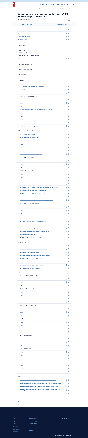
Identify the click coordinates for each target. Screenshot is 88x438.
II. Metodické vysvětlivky (22, 39)
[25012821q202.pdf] (69, 93)
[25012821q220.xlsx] (67, 177)
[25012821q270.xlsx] (67, 390)
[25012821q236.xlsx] (67, 238)
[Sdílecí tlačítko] (69, 20)
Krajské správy (15, 431)
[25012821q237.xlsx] (67, 249)
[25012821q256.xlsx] (67, 329)
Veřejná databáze (16, 420)
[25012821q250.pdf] (69, 302)
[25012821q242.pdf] (69, 265)
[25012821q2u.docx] (67, 33)
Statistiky (42, 4)
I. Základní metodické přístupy (24, 36)
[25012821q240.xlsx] (67, 259)
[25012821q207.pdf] (69, 116)
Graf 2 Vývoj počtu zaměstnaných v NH (27, 134)
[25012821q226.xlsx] (67, 197)
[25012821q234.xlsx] (67, 231)
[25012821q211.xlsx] (67, 137)
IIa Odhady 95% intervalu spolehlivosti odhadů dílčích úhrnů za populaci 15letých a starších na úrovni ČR (39, 386)
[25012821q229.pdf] (69, 210)
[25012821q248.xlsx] (67, 295)
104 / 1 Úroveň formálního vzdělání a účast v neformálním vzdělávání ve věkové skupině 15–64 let (38, 109)
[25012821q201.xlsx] (67, 90)
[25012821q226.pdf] (69, 197)
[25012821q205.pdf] (69, 106)
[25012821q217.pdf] (69, 164)
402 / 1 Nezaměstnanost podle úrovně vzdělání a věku (30, 252)
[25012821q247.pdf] (69, 292)
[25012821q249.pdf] (69, 299)
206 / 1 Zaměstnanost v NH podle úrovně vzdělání (29, 184)
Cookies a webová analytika (33, 418)
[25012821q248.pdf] (69, 295)
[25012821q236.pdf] (69, 238)
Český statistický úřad (16, 8)
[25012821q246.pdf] (69, 285)
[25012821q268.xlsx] (67, 383)
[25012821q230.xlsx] (67, 213)
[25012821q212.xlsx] (67, 144)
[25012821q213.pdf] (69, 148)
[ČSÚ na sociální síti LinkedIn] (66, 418)
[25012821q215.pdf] (69, 154)
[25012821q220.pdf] (69, 177)
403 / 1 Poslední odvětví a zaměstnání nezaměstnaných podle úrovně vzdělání (35, 255)
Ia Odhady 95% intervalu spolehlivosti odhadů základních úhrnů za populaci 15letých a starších (38, 380)
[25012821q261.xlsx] (67, 352)
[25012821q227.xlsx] (67, 200)
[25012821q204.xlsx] (67, 103)
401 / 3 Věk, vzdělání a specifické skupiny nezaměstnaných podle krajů (33, 249)
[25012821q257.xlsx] (67, 332)
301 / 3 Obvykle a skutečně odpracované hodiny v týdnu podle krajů (33, 221)
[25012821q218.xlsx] (67, 167)
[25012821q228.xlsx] (67, 207)
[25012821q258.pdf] (69, 339)
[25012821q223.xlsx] (67, 187)
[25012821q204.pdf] (69, 103)
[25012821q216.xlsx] (67, 161)
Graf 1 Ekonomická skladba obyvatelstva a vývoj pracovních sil (32, 86)
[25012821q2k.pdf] (69, 59)
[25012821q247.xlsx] (67, 292)
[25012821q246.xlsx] (67, 285)
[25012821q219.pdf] (69, 174)
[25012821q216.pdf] (69, 161)
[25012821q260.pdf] (69, 345)
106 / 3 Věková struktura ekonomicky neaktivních (29, 126)
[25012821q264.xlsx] (67, 365)
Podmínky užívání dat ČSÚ (33, 420)
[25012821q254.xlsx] (67, 322)
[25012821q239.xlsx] (67, 255)
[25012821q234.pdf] (69, 231)
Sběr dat (63, 4)
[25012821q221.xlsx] (67, 181)
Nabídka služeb (15, 426)
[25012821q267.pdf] (69, 380)
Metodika (58, 4)
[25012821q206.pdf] (69, 109)
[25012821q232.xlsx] (67, 225)
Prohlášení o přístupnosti (33, 423)
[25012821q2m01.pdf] (69, 36)
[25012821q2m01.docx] (67, 36)
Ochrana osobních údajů (33, 421)
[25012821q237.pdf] (69, 249)
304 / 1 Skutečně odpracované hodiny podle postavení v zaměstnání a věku (34, 231)
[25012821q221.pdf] (69, 181)
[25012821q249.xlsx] (67, 299)
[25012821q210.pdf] (69, 126)
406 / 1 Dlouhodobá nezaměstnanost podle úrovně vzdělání (31, 265)
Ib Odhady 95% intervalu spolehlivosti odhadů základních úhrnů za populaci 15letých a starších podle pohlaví (40, 383)
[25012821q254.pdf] (69, 322)
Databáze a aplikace (50, 4)
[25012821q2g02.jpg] (69, 134)
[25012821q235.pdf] (69, 234)
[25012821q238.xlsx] (67, 252)
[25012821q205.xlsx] (67, 106)
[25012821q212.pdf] (69, 144)
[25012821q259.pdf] (69, 342)
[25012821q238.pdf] (69, 252)
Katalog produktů (44, 8)
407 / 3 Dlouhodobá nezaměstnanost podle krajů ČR (30, 268)
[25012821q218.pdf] (69, 167)
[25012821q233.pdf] (69, 228)
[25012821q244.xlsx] (67, 279)
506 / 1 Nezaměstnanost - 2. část (26, 331)
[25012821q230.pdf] (69, 213)
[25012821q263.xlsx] (67, 358)
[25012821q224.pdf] (69, 190)
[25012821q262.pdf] (69, 355)
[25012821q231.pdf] (69, 221)
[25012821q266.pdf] (69, 372)
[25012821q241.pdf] (69, 262)
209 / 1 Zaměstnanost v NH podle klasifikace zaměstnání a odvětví (33, 193)
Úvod (19, 33)
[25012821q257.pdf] (69, 332)
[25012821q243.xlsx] (67, 268)
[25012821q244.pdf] (69, 279)
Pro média (14, 423)
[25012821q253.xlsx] (67, 315)
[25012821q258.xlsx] (67, 339)
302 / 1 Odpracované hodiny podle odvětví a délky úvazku (31, 224)
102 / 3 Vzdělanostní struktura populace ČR (28, 93)
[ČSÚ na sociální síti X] (61, 418)
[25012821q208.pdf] (69, 120)
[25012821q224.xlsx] (67, 190)
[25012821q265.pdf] (69, 369)
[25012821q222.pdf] (69, 184)
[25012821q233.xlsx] (67, 228)
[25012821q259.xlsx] (67, 342)
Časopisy (14, 424)
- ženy (21, 106)
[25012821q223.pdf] (69, 187)
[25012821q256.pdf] (69, 329)
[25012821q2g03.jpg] (69, 246)
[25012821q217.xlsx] (67, 164)
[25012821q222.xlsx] (67, 184)
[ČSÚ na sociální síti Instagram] (64, 418)
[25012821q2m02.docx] (67, 40)
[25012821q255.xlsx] (67, 325)
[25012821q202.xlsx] (67, 93)
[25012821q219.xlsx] (67, 174)
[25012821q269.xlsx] (67, 386)
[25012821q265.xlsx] (67, 369)
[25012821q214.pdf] (69, 151)
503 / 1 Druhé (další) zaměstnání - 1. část (28, 302)
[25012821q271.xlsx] (67, 394)
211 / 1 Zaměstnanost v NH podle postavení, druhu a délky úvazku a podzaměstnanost (36, 200)
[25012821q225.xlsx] (67, 194)
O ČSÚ (68, 4)
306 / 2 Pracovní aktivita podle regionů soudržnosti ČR (30, 237)
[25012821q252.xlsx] (67, 312)
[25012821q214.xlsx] (67, 151)
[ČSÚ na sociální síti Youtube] (62, 418)
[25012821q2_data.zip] (69, 30)
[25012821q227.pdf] (69, 200)
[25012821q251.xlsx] (67, 309)
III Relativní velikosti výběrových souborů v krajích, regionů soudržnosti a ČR (34, 393)
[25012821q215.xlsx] (67, 154)
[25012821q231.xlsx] (67, 221)
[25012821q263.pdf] (69, 358)
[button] (20, 416)
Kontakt (14, 418)
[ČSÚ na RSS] (68, 418)
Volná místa (15, 432)
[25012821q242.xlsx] (67, 265)
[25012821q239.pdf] (69, 255)
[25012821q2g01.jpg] (69, 86)
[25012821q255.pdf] (69, 325)
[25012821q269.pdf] (69, 386)
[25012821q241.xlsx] (67, 262)
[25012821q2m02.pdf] (69, 40)
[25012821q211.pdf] (69, 137)
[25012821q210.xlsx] (67, 126)
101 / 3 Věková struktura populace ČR (27, 89)
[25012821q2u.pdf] (69, 33)
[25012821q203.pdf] (69, 100)
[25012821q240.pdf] (69, 259)
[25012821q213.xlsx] (67, 148)
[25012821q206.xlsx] (67, 109)
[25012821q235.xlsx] (67, 234)
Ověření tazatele (31, 424)
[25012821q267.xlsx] (67, 380)
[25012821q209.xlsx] (67, 123)
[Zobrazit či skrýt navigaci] (74, 8)
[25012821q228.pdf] (69, 207)
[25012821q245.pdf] (69, 282)
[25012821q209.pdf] (69, 123)
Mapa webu (31, 430)
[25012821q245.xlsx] (67, 282)
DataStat (14, 421)
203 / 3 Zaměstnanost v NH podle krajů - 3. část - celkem (31, 154)
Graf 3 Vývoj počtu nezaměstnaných (27, 245)
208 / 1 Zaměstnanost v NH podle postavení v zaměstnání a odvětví (33, 190)
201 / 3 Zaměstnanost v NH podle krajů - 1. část (29, 137)
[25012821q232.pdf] (69, 225)
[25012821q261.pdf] (69, 352)
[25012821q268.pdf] (69, 383)
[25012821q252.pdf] (69, 312)
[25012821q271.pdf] (69, 394)
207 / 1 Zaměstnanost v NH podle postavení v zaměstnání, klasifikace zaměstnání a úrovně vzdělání (39, 187)
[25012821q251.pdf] (69, 309)
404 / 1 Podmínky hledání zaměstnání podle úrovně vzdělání (31, 258)
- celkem (21, 99)
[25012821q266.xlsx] (67, 372)
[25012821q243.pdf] (69, 268)
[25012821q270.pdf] (69, 390)
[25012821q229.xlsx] (67, 210)
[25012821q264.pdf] (69, 365)
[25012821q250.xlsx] (67, 302)
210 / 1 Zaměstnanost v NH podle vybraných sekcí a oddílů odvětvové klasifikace (35, 196)
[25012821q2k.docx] (67, 59)
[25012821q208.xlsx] (67, 120)
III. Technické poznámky (22, 58)
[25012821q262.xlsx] (67, 355)
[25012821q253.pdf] (69, 315)
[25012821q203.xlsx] (67, 100)
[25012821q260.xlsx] (67, 345)
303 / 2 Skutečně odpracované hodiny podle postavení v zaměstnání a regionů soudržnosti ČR (38, 228)
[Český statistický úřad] (16, 4)
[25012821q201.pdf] (69, 90)
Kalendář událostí (16, 429)
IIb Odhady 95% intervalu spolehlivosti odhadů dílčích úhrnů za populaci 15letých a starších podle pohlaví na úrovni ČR (40, 390)
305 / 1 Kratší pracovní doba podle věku (27, 234)
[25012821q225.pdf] (69, 194)
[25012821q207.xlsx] (67, 116)
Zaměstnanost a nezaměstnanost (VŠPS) (33, 8)
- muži (21, 103)
